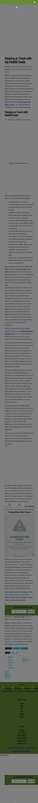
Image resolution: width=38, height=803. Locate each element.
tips (17, 652)
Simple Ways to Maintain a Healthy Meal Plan (8, 675)
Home (22, 703)
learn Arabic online (19, 617)
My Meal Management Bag (26, 660)
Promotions (24, 648)
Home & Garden (21, 735)
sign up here (22, 269)
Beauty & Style (22, 743)
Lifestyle (16, 648)
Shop (21, 711)
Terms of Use (11, 748)
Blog (21, 709)
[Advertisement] (19, 31)
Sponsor (21, 717)
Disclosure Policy (12, 641)
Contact (22, 714)
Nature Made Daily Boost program (15, 595)
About (22, 706)
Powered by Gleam (19, 556)
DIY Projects (22, 733)
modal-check (4, 755)
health (13, 653)
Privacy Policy (21, 748)
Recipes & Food (21, 741)
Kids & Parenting (22, 738)
